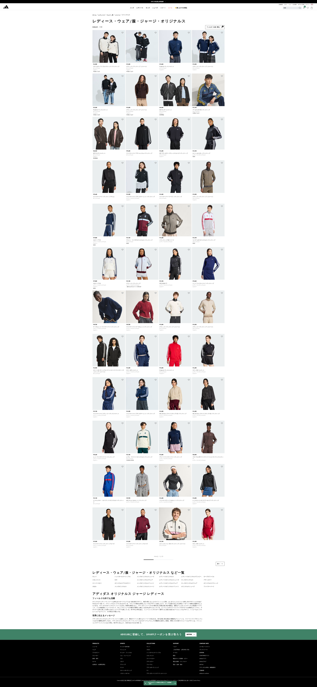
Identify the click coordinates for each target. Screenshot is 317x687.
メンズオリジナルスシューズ (145, 576)
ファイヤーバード (209, 586)
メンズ (132, 8)
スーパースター (97, 583)
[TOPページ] (6, 7)
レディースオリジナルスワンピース (191, 577)
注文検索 (295, 4)
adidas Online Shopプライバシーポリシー (167, 680)
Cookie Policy (196, 680)
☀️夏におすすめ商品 (181, 8)
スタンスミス (96, 580)
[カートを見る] (312, 8)
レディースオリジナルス (166, 576)
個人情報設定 (128, 680)
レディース (140, 8)
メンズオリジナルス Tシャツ (145, 583)
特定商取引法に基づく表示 (186, 680)
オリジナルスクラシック (211, 583)
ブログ (285, 4)
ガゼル (94, 586)
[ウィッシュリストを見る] (308, 8)
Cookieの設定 (120, 680)
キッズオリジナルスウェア (189, 583)
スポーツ (163, 8)
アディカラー (208, 580)
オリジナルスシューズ (188, 586)
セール (170, 8)
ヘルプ (289, 4)
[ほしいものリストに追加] (122, 33)
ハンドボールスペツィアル (123, 576)
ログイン (308, 4)
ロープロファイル (209, 576)
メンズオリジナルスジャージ (145, 586)
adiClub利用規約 (136, 680)
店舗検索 (281, 4)
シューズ (155, 8)
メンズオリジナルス (121, 586)
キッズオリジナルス (187, 580)
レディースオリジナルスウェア (168, 583)
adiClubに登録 (301, 4)
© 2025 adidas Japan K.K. (158, 684)
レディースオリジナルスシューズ (169, 580)
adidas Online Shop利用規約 (149, 680)
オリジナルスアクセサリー (123, 583)
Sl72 (116, 580)
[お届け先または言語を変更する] (312, 4)
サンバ (94, 576)
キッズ (148, 8)
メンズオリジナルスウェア (145, 580)
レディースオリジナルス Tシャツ (169, 586)
